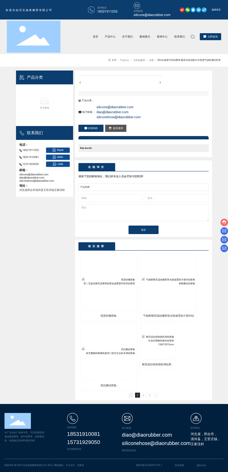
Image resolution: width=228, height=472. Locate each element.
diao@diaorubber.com (31, 177)
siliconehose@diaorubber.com (36, 180)
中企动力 (70, 465)
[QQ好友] (193, 9)
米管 (151, 60)
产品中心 (124, 60)
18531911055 (30, 150)
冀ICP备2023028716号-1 (149, 465)
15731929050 (30, 164)
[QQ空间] (198, 9)
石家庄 (80, 465)
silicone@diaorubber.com (33, 174)
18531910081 (30, 157)
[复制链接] (204, 9)
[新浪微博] (182, 9)
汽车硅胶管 (139, 60)
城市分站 (201, 465)
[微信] (187, 9)
